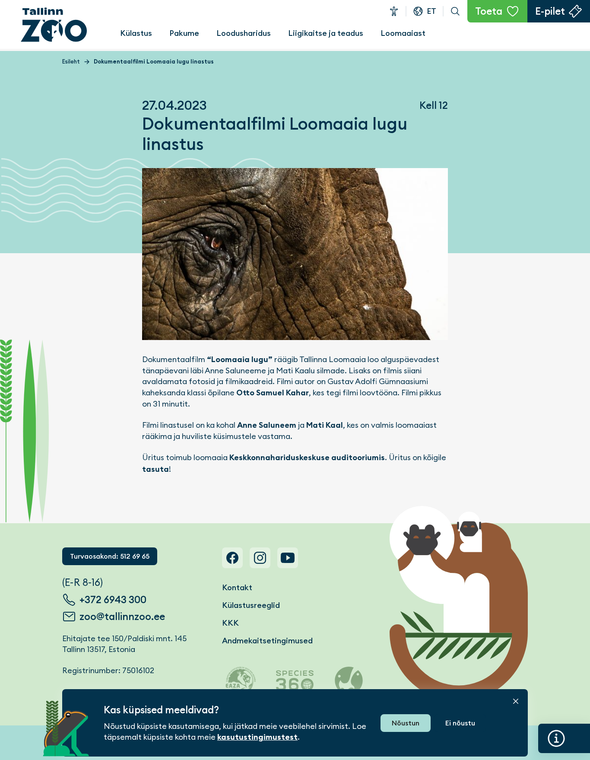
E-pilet (550, 11)
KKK (230, 623)
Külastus (136, 33)
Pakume (184, 33)
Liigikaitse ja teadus (325, 33)
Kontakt (237, 587)
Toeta (488, 11)
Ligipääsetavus (394, 11)
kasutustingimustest (257, 737)
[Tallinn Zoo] (54, 24)
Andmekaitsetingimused (267, 641)
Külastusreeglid (251, 605)
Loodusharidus (243, 33)
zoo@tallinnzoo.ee (122, 616)
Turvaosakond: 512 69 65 (109, 556)
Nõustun (405, 723)
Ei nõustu (460, 723)
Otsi (455, 11)
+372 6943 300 (112, 599)
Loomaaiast (403, 33)
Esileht (71, 61)
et (431, 11)
